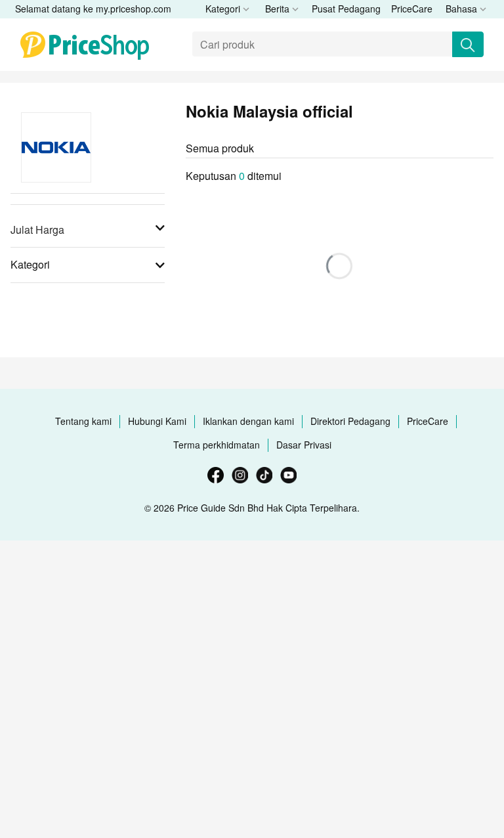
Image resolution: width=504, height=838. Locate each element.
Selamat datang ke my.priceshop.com (93, 8)
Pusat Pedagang (346, 8)
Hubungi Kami (157, 421)
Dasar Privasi (303, 444)
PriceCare (411, 8)
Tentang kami (83, 421)
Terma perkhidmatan (216, 444)
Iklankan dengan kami (248, 421)
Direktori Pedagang (350, 421)
